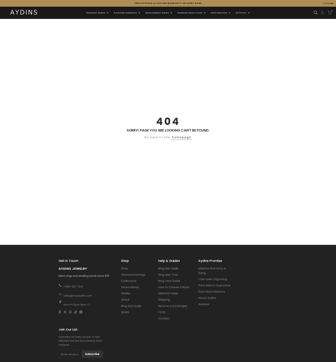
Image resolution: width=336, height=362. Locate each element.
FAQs (161, 312)
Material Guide (168, 293)
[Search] (316, 13)
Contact (164, 318)
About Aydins (207, 298)
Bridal (125, 312)
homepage (181, 137)
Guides (125, 293)
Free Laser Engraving (212, 279)
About (125, 300)
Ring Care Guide (169, 281)
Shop (124, 268)
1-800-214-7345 (73, 286)
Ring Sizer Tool (168, 275)
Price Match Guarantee (214, 285)
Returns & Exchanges (172, 306)
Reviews (203, 304)
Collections (128, 281)
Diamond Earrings (133, 275)
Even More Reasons (211, 292)
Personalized (130, 287)
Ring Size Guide (131, 306)
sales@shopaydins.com (78, 295)
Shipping (164, 300)
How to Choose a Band (173, 287)
